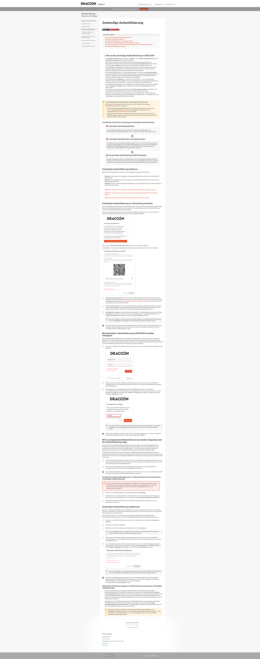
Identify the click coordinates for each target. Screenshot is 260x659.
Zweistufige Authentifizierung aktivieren (115, 39)
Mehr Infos (143, 9)
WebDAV (109, 110)
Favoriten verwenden (86, 43)
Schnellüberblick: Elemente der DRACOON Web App (88, 37)
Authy (123, 301)
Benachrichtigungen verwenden (88, 46)
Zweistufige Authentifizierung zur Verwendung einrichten (119, 41)
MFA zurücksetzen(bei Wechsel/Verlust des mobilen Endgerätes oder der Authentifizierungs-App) (129, 44)
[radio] (129, 625)
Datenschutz (146, 655)
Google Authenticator (131, 301)
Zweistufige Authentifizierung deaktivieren (115, 46)
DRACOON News (160, 4)
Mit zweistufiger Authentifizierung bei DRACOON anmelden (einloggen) (122, 42)
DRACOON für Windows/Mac (123, 111)
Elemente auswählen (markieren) (88, 40)
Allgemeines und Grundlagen (89, 16)
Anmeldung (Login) (86, 26)
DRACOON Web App (88, 14)
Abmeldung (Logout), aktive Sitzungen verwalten (87, 33)
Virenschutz (105, 645)
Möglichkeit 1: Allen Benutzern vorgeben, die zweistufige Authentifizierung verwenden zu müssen (130, 189)
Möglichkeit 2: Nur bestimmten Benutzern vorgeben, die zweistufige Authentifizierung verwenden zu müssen (131, 193)
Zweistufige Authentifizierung (88, 29)
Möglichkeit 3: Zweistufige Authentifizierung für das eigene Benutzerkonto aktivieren (127, 197)
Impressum (153, 655)
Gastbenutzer (105, 643)
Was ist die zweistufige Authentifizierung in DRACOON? (118, 37)
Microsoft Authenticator (146, 301)
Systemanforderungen (86, 23)
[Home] (88, 4)
